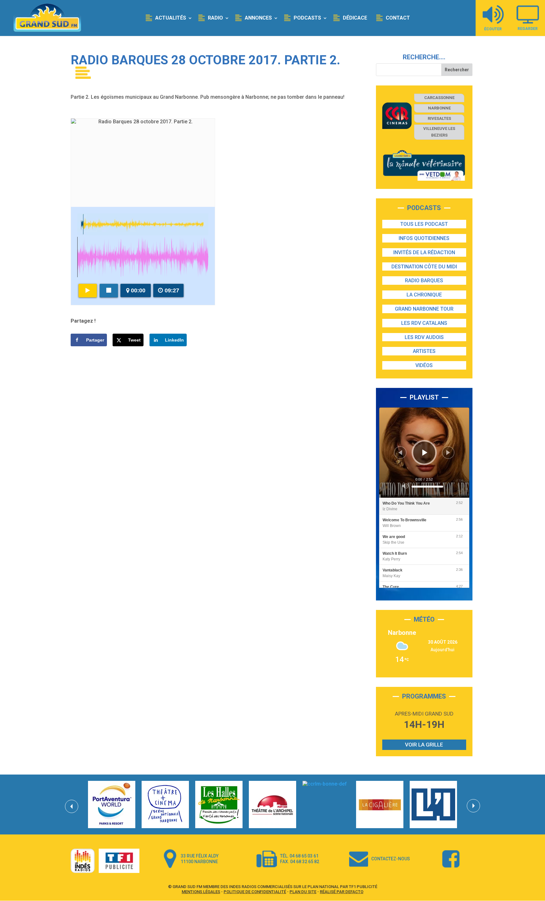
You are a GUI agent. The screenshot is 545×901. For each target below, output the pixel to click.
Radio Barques (424, 281)
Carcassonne (439, 97)
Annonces (258, 18)
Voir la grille (424, 744)
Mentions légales (201, 891)
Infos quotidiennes (424, 238)
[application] (424, 452)
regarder (528, 28)
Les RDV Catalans (424, 323)
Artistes (424, 351)
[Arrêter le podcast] (109, 290)
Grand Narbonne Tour (424, 309)
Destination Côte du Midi (424, 267)
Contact (398, 18)
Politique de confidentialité (255, 891)
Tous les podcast (424, 224)
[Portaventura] (111, 804)
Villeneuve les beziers (439, 131)
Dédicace (355, 18)
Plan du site (303, 891)
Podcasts (307, 18)
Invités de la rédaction (424, 252)
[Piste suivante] (448, 452)
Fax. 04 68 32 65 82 (299, 861)
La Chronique (424, 295)
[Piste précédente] (400, 452)
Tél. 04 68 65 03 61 (299, 855)
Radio (215, 18)
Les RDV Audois (424, 337)
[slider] (427, 486)
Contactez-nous (390, 858)
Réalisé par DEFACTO (341, 891)
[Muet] (405, 486)
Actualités (170, 18)
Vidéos (424, 365)
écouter (493, 29)
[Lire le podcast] (88, 290)
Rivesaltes (439, 118)
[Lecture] (424, 452)
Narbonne (439, 108)
